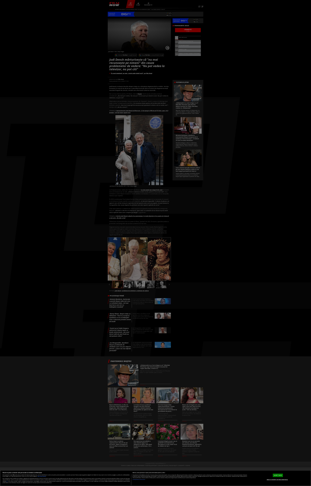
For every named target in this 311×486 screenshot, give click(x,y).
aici (7, 481)
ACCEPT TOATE (278, 475)
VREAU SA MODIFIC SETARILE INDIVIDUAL (277, 479)
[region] (155, 478)
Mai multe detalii (42, 476)
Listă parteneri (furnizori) (138, 479)
